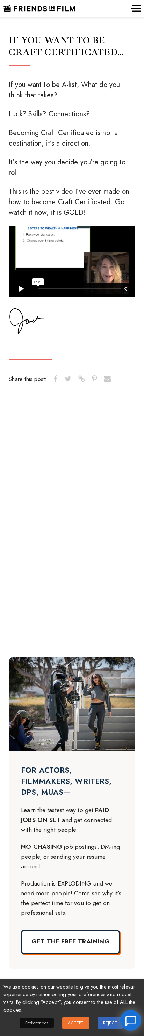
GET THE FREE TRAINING (70, 941)
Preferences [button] (36, 1023)
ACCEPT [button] (76, 1023)
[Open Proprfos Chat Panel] (130, 1020)
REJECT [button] (110, 1023)
